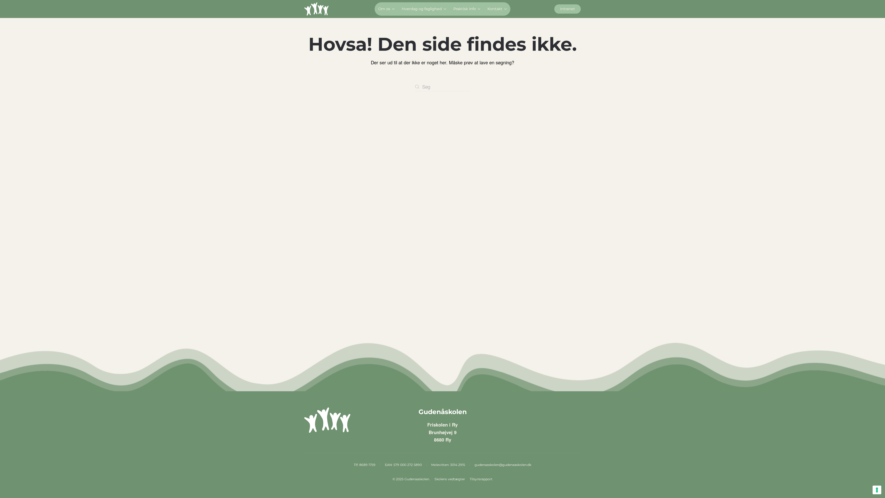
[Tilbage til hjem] (316, 9)
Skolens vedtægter (449, 479)
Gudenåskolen (443, 412)
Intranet (567, 9)
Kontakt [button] (494, 9)
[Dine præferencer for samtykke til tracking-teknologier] (877, 490)
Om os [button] (384, 9)
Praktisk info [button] (464, 9)
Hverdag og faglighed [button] (422, 9)
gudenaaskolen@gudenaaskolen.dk (503, 465)
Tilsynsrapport (481, 479)
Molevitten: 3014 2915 (448, 465)
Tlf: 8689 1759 (364, 465)
